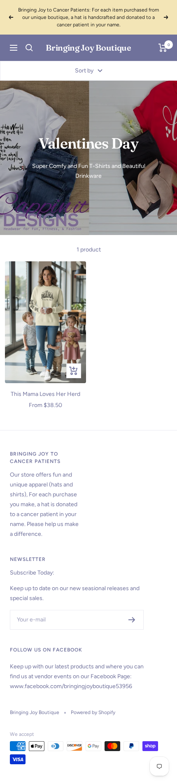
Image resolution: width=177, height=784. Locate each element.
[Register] (131, 620)
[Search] (29, 47)
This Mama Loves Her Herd (45, 394)
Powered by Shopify (93, 712)
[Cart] (162, 48)
